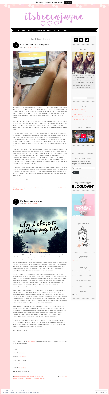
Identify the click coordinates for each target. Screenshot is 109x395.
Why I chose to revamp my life (31, 201)
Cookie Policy (36, 392)
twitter (21, 189)
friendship (37, 376)
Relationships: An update (78, 109)
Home (17, 30)
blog (15, 376)
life (19, 378)
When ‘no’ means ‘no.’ (78, 114)
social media (16, 189)
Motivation (34, 203)
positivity (37, 378)
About (23, 30)
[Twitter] (81, 40)
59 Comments (63, 376)
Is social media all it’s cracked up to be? (34, 44)
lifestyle (22, 378)
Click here (21, 364)
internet (33, 188)
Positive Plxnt (22, 367)
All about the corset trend (79, 112)
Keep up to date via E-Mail (83, 158)
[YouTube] (87, 40)
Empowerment (62, 30)
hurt (42, 376)
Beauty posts (51, 30)
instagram (27, 188)
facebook (22, 188)
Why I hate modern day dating (80, 119)
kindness (15, 378)
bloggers (16, 188)
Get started (68, 2)
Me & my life (28, 47)
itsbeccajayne (22, 356)
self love (42, 378)
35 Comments (63, 188)
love (26, 378)
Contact (30, 30)
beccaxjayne (21, 353)
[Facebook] (76, 40)
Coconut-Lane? (31, 341)
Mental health (40, 30)
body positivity (26, 376)
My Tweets (75, 260)
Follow (75, 172)
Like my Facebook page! (83, 280)
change (32, 376)
